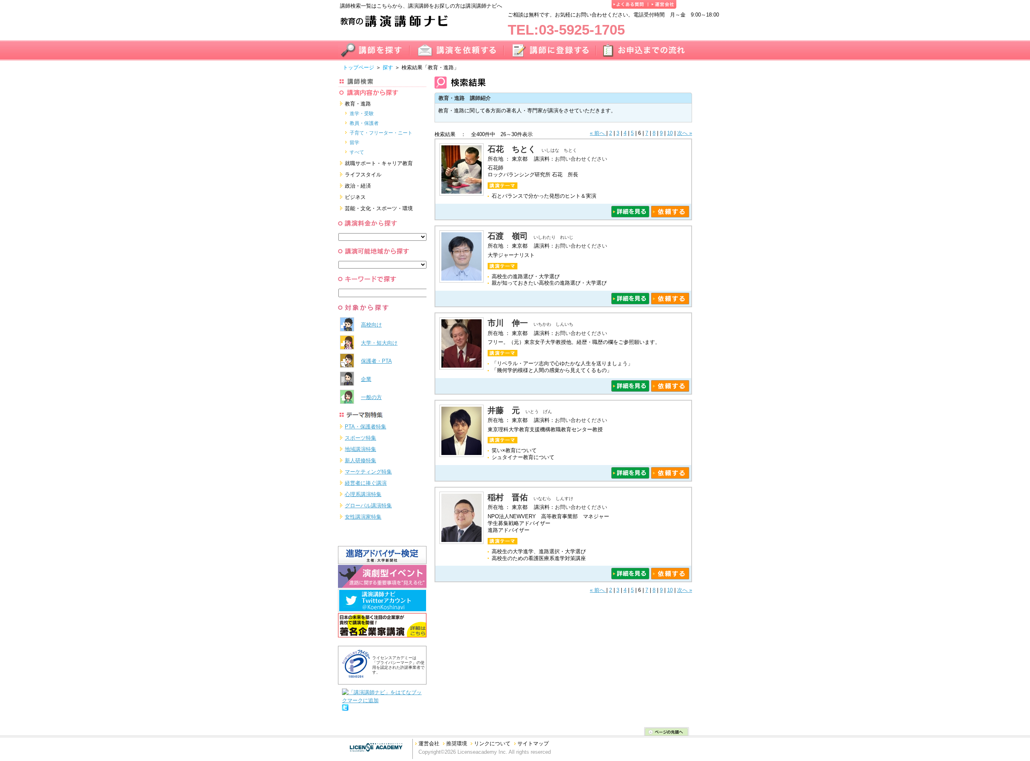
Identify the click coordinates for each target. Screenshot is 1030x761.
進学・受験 (362, 113)
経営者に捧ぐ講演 (366, 483)
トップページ (358, 67)
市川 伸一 (508, 322)
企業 (366, 379)
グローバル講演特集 (368, 506)
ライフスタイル (363, 175)
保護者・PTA (376, 361)
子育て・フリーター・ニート (381, 133)
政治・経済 (358, 186)
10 (670, 133)
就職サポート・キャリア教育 (379, 163)
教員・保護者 (364, 123)
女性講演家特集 (363, 517)
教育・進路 (358, 104)
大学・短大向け (379, 343)
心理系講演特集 (363, 494)
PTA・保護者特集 (365, 427)
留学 (354, 142)
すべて (357, 152)
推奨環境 (456, 743)
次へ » (684, 133)
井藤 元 (504, 410)
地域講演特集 (360, 449)
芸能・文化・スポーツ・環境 (379, 208)
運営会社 (428, 743)
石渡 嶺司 (508, 236)
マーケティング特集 (368, 472)
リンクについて (492, 743)
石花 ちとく (512, 149)
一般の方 (371, 397)
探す (388, 67)
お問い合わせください (581, 159)
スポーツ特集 (360, 438)
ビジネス (355, 197)
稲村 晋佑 (508, 497)
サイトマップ (533, 743)
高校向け (371, 325)
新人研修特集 (360, 460)
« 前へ (598, 133)
